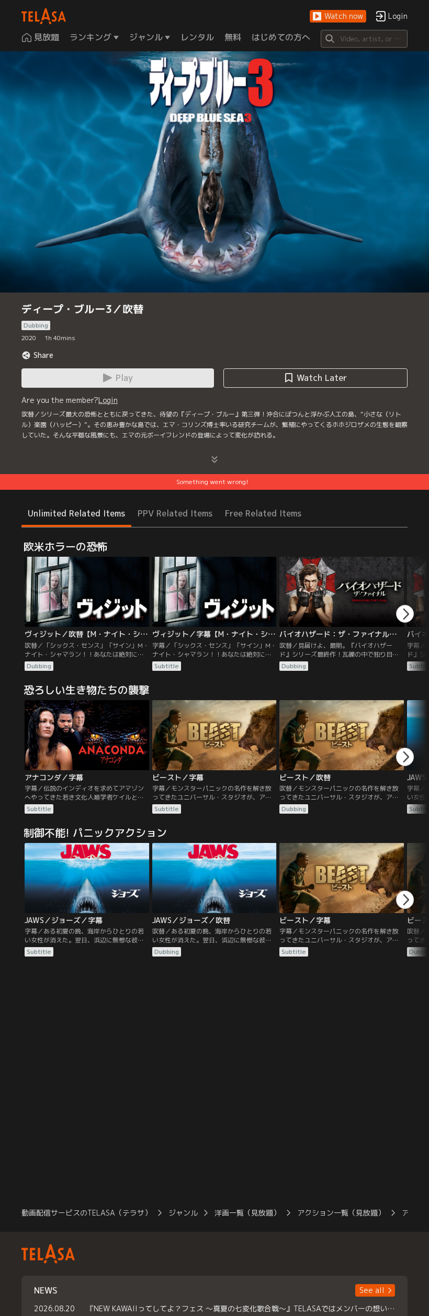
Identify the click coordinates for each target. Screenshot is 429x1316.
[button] (338, 16)
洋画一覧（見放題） (247, 1213)
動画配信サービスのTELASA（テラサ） (86, 1213)
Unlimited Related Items (76, 513)
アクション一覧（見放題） (341, 1213)
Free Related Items (263, 513)
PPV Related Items (175, 513)
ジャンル (183, 1213)
